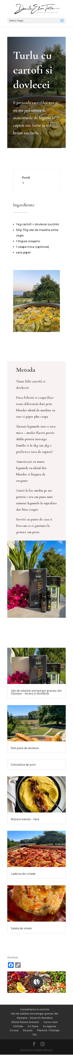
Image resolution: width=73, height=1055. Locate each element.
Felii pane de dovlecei (25, 748)
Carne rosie (51, 1022)
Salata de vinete (21, 928)
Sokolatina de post (23, 765)
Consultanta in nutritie (34, 1009)
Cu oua (14, 1030)
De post (28, 1030)
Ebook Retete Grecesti (25, 1022)
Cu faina (33, 1026)
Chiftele (18, 1026)
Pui (34, 1034)
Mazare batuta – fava (25, 819)
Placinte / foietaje (48, 1030)
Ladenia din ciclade (23, 874)
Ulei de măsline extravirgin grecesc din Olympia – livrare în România (36, 692)
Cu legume (49, 1026)
